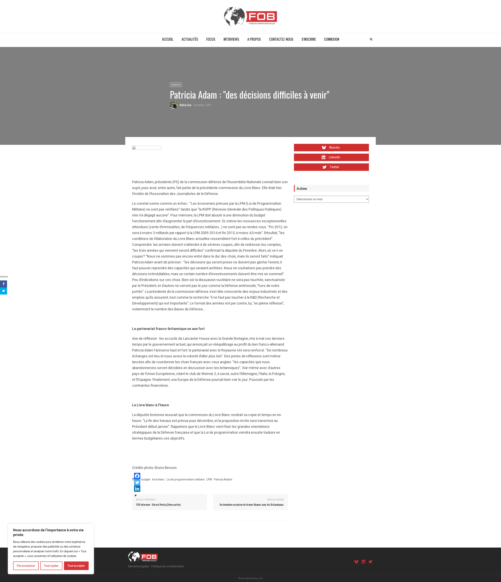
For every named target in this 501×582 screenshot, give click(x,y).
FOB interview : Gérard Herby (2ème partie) (158, 504)
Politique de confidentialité (167, 566)
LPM (209, 479)
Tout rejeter (51, 565)
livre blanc (158, 479)
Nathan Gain (185, 105)
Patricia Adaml (223, 479)
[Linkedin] (137, 489)
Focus (210, 39)
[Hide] (135, 495)
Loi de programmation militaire (186, 479)
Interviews (231, 39)
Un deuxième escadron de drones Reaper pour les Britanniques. (252, 504)
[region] (51, 549)
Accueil (167, 39)
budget (145, 479)
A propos (254, 39)
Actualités (190, 39)
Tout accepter (76, 565)
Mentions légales (138, 566)
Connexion (331, 39)
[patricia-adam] (146, 160)
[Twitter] (137, 482)
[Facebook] (137, 476)
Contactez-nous (281, 39)
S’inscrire (309, 39)
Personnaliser (26, 565)
